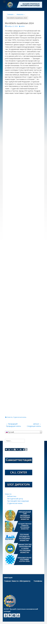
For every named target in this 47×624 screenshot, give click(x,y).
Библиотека (11, 496)
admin (23, 26)
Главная (10, 14)
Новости (20, 14)
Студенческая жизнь (19, 417)
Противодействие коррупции (18, 501)
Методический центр (15, 499)
